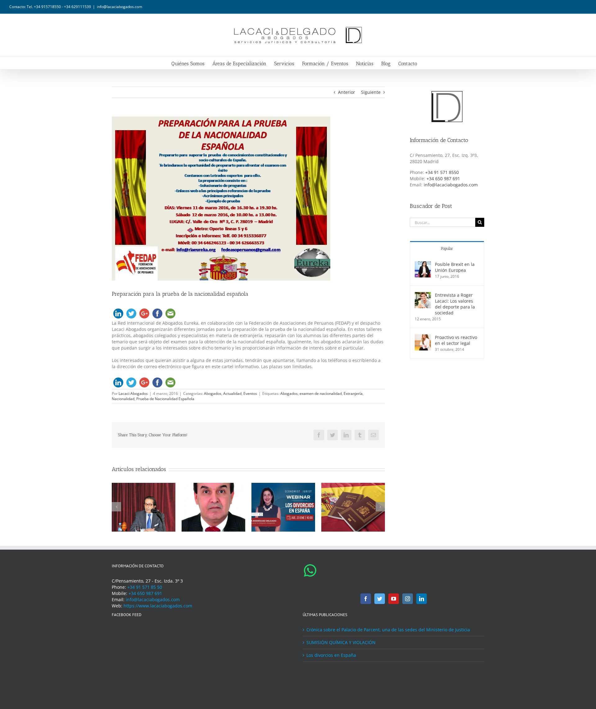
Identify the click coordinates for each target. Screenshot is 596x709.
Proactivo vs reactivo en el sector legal (456, 340)
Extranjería (353, 393)
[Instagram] (407, 598)
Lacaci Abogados (133, 393)
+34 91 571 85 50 (144, 587)
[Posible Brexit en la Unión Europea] (423, 264)
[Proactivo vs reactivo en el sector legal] (423, 337)
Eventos (250, 393)
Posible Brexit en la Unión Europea (455, 267)
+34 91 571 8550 (442, 172)
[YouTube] (393, 598)
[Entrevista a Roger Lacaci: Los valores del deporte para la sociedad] (423, 295)
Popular (447, 248)
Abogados (212, 393)
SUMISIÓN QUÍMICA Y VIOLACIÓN (341, 642)
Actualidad (232, 393)
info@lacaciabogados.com (119, 6)
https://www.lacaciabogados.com (158, 606)
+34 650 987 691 (443, 178)
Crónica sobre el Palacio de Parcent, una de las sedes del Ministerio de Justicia (388, 630)
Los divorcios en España (331, 655)
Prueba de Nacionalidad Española (165, 398)
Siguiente (371, 92)
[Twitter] (379, 598)
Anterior (346, 92)
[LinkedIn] (421, 598)
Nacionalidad (123, 398)
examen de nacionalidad (321, 393)
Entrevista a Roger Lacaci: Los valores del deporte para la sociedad (455, 304)
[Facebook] (365, 598)
